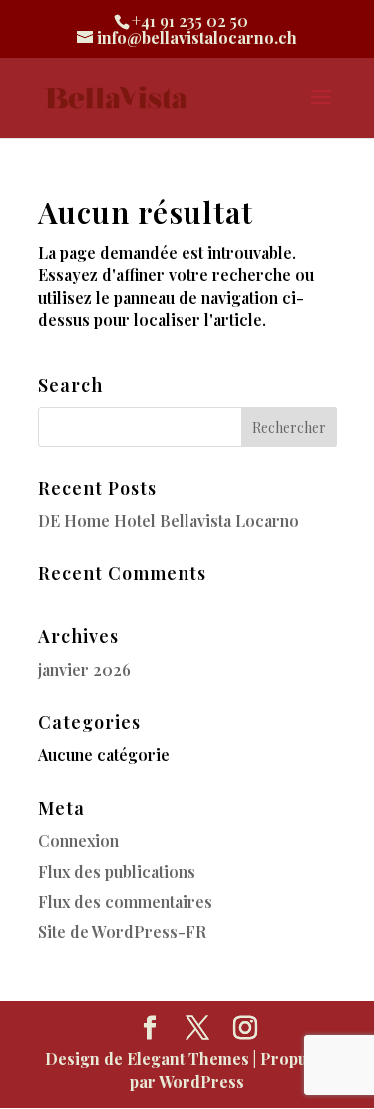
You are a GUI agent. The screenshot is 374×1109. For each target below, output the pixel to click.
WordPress (201, 1081)
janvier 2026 (84, 669)
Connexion (78, 840)
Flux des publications (116, 871)
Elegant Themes (188, 1058)
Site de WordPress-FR (122, 932)
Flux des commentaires (125, 901)
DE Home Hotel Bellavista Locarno (168, 520)
